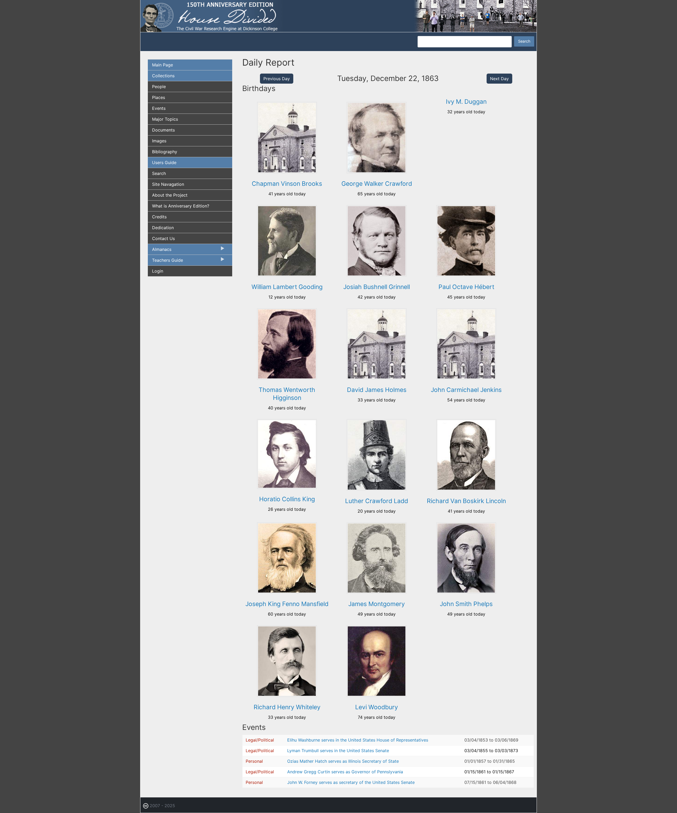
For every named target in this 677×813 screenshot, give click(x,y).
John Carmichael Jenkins (466, 390)
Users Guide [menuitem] (164, 162)
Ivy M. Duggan (466, 101)
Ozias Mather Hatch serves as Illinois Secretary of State (343, 761)
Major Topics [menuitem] (165, 119)
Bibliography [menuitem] (164, 151)
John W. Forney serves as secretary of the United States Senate (351, 782)
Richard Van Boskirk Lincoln (466, 501)
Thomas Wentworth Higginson (287, 393)
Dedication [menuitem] (163, 227)
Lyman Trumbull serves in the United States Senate (338, 750)
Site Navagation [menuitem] (168, 184)
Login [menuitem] (157, 271)
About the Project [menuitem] (169, 195)
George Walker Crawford (376, 183)
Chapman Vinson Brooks (287, 183)
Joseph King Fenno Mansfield (286, 604)
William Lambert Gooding (287, 287)
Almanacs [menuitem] (159, 251)
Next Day (499, 78)
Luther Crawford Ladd (376, 501)
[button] (287, 171)
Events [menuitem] (159, 108)
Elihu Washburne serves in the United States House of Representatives (357, 740)
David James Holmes (376, 390)
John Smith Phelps (466, 604)
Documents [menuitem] (163, 130)
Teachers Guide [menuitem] (165, 261)
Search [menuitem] (159, 173)
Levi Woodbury (376, 707)
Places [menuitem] (158, 97)
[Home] (338, 15)
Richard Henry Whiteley (287, 707)
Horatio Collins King (287, 499)
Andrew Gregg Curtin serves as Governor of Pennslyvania (345, 771)
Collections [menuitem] (163, 75)
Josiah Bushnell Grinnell (376, 287)
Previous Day (276, 78)
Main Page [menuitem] (162, 64)
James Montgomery (376, 604)
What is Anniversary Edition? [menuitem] (180, 206)
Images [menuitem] (159, 140)
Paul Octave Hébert (466, 287)
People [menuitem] (159, 86)
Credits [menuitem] (159, 216)
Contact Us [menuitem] (163, 238)
